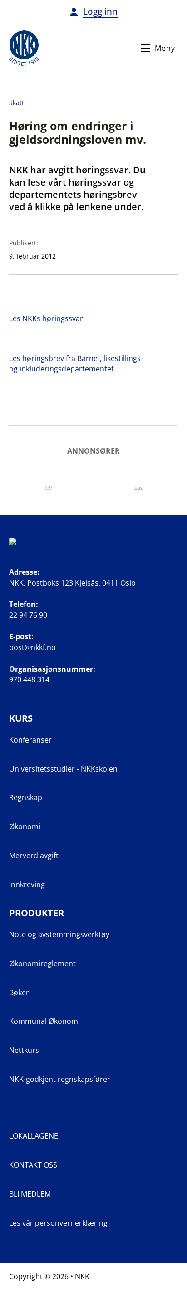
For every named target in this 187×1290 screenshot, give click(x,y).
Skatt (16, 102)
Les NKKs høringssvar (46, 318)
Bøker (19, 992)
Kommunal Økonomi (44, 1021)
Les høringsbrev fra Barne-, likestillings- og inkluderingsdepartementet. (76, 363)
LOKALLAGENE (33, 1136)
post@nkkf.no (32, 647)
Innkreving (27, 884)
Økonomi (24, 826)
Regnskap (25, 797)
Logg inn (100, 11)
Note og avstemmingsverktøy (59, 934)
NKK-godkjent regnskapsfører (59, 1079)
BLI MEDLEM (30, 1194)
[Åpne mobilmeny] (145, 48)
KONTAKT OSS (33, 1165)
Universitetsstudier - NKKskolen (63, 769)
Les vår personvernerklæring (58, 1223)
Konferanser (30, 740)
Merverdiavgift (34, 855)
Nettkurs (24, 1050)
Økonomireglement (42, 963)
